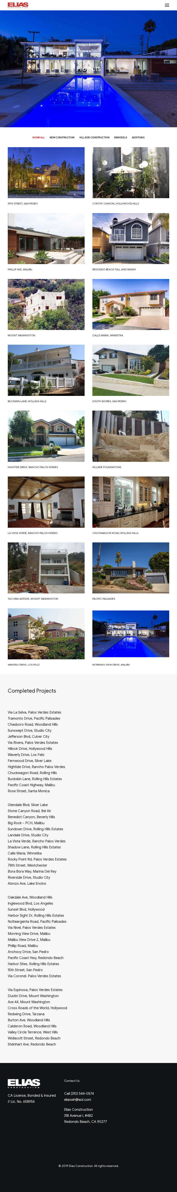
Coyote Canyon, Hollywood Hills (115, 203)
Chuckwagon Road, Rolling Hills (115, 533)
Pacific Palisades (103, 598)
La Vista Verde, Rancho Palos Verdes (32, 533)
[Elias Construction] (18, 5)
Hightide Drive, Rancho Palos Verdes (33, 467)
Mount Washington (21, 335)
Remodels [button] (120, 137)
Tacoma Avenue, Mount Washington (33, 598)
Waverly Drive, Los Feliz (24, 664)
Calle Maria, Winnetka (107, 335)
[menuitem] (38, 137)
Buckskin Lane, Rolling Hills (27, 401)
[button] (167, 5)
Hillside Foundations (106, 467)
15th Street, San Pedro (23, 203)
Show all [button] (38, 137)
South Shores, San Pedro (109, 401)
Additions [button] (138, 137)
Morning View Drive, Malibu (111, 664)
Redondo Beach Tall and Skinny (114, 269)
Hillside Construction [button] (94, 137)
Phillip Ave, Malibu (20, 269)
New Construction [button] (62, 137)
